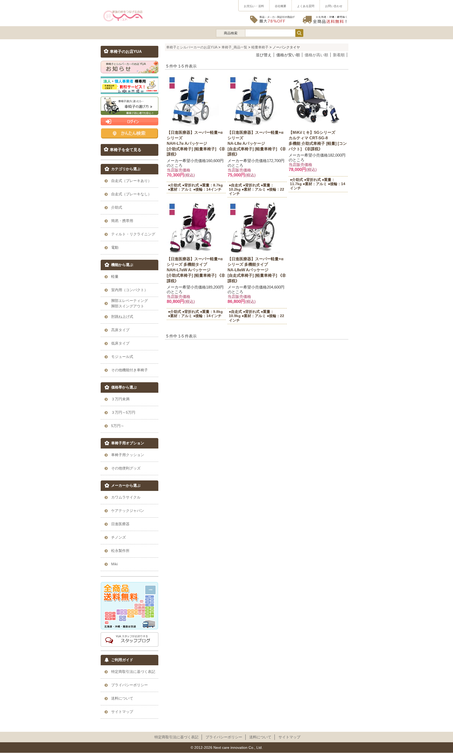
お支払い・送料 (254, 6)
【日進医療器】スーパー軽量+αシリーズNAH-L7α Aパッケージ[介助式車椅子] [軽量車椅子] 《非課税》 (196, 143)
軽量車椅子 (259, 47)
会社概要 (280, 6)
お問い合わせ (333, 6)
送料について (260, 737)
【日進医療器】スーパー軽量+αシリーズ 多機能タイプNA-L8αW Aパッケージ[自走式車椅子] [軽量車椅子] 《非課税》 (257, 270)
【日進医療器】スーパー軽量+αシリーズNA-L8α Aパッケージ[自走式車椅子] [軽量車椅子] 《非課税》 (257, 143)
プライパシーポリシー (224, 737)
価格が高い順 (316, 55)
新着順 (339, 55)
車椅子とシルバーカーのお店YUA (191, 47)
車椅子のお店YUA (126, 51)
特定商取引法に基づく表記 (176, 737)
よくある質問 (305, 6)
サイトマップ (289, 737)
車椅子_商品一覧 (234, 47)
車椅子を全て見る (125, 150)
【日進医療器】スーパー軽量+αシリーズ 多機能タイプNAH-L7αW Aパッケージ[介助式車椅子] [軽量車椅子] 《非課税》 (196, 270)
